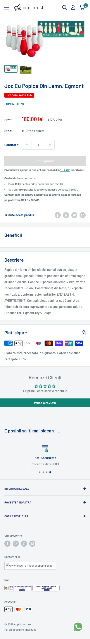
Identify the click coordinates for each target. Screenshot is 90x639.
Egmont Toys (14, 104)
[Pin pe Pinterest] (66, 214)
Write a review (45, 403)
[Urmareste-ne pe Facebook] (7, 544)
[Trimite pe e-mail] (83, 214)
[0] (82, 7)
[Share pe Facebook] (58, 214)
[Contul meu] (73, 7)
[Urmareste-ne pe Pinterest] (24, 544)
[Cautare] (64, 7)
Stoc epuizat (45, 161)
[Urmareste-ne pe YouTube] (32, 544)
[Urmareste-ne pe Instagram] (16, 544)
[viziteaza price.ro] (30, 564)
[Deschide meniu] (6, 7)
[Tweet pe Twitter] (74, 214)
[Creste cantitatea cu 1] (49, 144)
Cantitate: (11, 145)
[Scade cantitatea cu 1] (26, 144)
